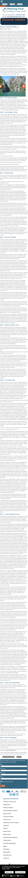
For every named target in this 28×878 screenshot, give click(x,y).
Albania (19, 757)
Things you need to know (9, 801)
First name (3, 768)
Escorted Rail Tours (8, 757)
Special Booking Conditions (10, 810)
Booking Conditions (8, 807)
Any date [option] (20, 4)
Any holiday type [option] (12, 4)
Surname (3, 773)
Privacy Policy (6, 819)
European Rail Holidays (11, 26)
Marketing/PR (6, 852)
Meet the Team (7, 831)
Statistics (14, 875)
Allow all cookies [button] (20, 872)
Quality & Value (7, 813)
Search (2, 6)
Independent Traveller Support (11, 822)
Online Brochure (7, 855)
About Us (5, 828)
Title (2, 764)
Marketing (21, 875)
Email (2, 777)
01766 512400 (20, 15)
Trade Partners (7, 840)
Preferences (6, 875)
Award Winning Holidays (9, 843)
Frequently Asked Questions (10, 837)
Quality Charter (7, 834)
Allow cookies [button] (9, 872)
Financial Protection (8, 816)
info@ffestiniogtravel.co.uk (16, 16)
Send (3, 786)
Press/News (6, 849)
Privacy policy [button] (6, 868)
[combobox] (4, 4)
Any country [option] (5, 4)
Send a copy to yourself (7, 781)
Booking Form (6, 804)
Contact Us (6, 858)
